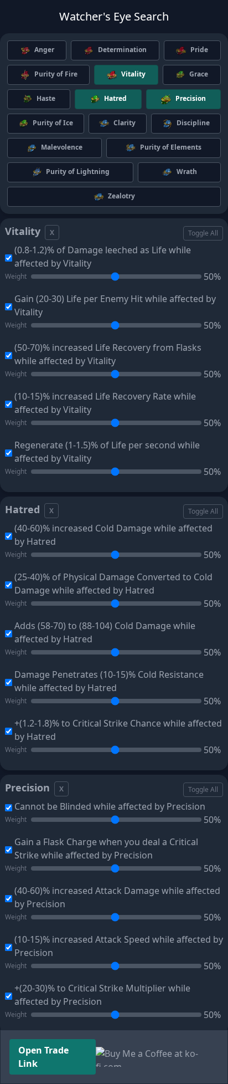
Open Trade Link (43, 1057)
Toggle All (203, 233)
